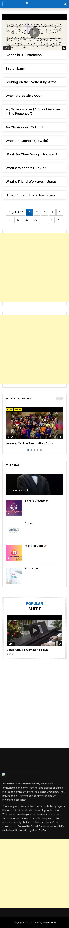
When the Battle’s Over (24, 95)
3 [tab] (34, 450)
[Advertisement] (34, 267)
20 (26, 219)
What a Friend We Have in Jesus (31, 181)
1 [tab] (28, 450)
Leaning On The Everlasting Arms (29, 443)
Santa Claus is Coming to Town (27, 650)
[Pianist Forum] (34, 4)
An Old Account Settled (24, 127)
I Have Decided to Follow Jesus (30, 195)
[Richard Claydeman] (14, 508)
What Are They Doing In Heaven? (31, 154)
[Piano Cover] (14, 576)
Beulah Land (15, 68)
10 (18, 219)
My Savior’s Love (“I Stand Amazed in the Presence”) (33, 111)
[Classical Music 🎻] (14, 553)
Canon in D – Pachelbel (24, 55)
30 (35, 219)
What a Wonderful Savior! (26, 168)
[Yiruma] (14, 530)
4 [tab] (38, 450)
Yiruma (29, 523)
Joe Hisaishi (20, 490)
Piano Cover (32, 568)
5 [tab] (41, 450)
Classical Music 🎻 (36, 545)
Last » (59, 220)
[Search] (65, 4)
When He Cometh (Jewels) (27, 141)
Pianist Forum (49, 922)
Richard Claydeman (36, 500)
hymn (9, 409)
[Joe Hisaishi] (34, 484)
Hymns (18, 409)
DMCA (42, 830)
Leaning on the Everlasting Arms (31, 82)
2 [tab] (31, 450)
